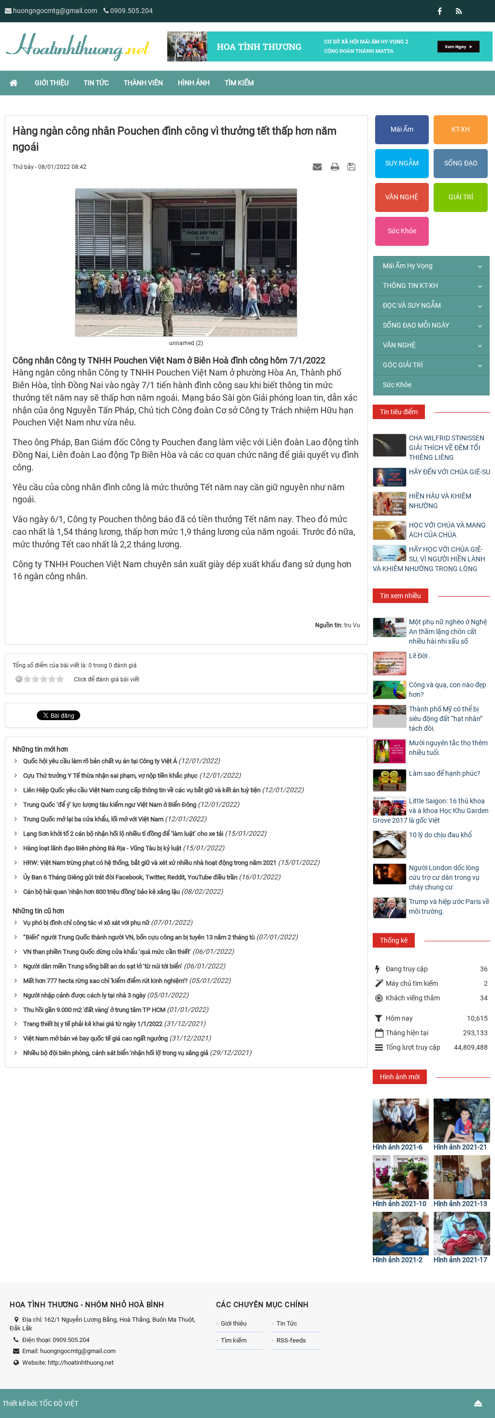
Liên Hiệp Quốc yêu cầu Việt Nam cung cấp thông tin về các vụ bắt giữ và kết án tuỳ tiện (142, 790)
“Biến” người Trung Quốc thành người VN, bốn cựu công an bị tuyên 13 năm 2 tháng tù (139, 937)
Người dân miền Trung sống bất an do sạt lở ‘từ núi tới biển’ (102, 966)
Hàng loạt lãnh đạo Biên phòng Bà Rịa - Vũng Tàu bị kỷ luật (102, 848)
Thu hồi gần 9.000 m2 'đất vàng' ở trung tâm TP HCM (94, 1009)
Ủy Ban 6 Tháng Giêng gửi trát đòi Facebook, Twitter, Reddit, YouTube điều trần (130, 877)
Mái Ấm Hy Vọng (408, 266)
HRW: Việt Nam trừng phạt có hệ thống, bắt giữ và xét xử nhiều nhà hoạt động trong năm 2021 (150, 862)
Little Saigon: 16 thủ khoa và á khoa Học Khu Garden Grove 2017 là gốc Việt (431, 810)
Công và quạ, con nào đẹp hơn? (447, 689)
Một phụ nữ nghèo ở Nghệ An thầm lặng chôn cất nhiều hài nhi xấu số (448, 631)
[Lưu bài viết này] (353, 166)
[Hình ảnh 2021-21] (462, 1121)
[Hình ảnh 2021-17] (462, 1234)
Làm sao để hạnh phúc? (444, 773)
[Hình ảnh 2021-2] (401, 1234)
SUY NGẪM (402, 163)
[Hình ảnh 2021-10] (401, 1177)
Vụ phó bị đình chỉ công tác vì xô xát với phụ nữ (86, 922)
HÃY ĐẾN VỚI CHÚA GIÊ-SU (449, 472)
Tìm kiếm (234, 1340)
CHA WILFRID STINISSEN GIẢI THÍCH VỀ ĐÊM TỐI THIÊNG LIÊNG (446, 447)
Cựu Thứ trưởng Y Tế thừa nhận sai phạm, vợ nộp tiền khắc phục (110, 775)
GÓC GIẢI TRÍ (403, 365)
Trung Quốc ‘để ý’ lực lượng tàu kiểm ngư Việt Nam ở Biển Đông (109, 804)
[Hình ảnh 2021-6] (401, 1121)
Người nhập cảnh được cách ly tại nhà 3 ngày (84, 995)
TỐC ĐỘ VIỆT (58, 1403)
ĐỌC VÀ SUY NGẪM (412, 305)
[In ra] (336, 166)
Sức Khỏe (402, 231)
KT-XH (460, 129)
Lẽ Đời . (420, 656)
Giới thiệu (234, 1323)
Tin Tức (287, 1323)
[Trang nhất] (14, 83)
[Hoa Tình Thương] (77, 46)
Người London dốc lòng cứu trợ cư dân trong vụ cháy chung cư (444, 877)
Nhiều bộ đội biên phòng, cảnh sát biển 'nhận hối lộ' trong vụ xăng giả (115, 1052)
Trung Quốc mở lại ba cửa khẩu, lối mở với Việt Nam (93, 819)
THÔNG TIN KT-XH (410, 285)
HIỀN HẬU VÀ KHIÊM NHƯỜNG (440, 501)
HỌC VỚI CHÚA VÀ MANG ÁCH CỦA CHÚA (447, 530)
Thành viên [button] (143, 83)
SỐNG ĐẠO (461, 163)
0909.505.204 (131, 11)
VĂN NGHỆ (401, 197)
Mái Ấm (402, 129)
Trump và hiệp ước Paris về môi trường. (449, 906)
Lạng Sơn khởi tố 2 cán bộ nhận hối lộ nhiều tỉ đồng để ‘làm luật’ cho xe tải (123, 833)
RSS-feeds (291, 1340)
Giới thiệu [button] (52, 83)
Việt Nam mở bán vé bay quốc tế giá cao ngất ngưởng (95, 1038)
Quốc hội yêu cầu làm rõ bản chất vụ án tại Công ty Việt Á (100, 761)
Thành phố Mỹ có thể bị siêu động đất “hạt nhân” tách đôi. (445, 718)
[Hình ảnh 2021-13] (462, 1177)
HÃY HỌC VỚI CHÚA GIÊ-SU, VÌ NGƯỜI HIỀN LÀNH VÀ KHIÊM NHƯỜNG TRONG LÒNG (429, 559)
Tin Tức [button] (96, 83)
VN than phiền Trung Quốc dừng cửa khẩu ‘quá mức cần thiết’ (107, 951)
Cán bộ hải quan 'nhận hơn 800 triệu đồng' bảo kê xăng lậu (101, 891)
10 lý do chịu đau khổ (440, 835)
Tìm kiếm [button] (239, 83)
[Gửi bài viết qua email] (318, 166)
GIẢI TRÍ (461, 197)
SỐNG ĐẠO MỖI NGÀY (416, 325)
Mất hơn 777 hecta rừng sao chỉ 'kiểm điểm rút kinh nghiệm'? (105, 980)
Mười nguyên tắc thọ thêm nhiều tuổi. (448, 747)
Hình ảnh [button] (194, 83)
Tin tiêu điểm (399, 412)
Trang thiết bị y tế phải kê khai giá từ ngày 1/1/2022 (92, 1023)
